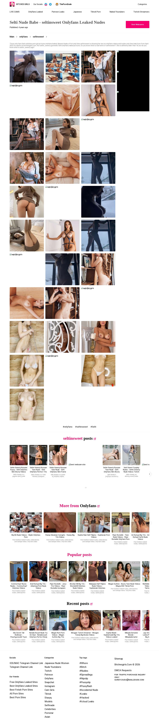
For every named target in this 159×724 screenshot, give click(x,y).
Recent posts (78, 603)
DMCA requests (123, 670)
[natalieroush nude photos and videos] (38, 620)
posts (88, 438)
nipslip (84, 678)
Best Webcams (138, 24)
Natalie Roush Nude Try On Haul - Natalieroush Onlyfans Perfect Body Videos (38, 636)
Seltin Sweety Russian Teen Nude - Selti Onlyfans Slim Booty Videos (111, 471)
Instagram (50, 686)
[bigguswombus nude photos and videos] (85, 620)
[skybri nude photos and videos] (26, 522)
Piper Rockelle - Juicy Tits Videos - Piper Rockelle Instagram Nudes (58, 587)
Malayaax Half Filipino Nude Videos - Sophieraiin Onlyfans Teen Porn (97, 587)
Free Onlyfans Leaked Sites (24, 682)
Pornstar (49, 713)
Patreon (49, 674)
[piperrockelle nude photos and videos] (121, 522)
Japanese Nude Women (57, 663)
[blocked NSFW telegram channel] (50, 4)
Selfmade (49, 705)
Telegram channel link (21, 667)
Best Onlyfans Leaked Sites (24, 686)
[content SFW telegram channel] (46, 4)
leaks (84, 693)
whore (84, 663)
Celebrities (50, 709)
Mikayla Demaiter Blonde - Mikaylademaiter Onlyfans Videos (131, 636)
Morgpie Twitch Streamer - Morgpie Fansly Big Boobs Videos (85, 634)
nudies (84, 670)
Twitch (48, 670)
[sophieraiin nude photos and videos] (97, 571)
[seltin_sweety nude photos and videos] (19, 455)
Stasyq (48, 697)
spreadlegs (87, 674)
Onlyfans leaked (35, 12)
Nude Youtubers (53, 667)
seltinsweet (82, 427)
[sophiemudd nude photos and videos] (112, 620)
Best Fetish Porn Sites (21, 689)
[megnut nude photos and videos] (58, 620)
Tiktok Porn (96, 12)
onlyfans (68, 427)
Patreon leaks (58, 12)
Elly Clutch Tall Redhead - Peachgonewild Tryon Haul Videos (18, 636)
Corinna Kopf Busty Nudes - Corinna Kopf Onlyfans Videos (18, 586)
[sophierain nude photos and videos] (94, 522)
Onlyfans (88, 505)
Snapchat (49, 682)
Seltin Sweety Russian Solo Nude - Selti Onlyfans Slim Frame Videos (58, 471)
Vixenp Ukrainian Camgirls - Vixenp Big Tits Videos (59, 536)
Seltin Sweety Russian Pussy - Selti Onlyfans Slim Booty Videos (18, 470)
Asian (47, 716)
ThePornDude (65, 4)
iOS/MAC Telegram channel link (26, 663)
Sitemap (118, 658)
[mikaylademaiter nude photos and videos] (131, 620)
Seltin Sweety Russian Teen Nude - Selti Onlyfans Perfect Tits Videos (38, 471)
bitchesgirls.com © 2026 (127, 664)
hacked (85, 697)
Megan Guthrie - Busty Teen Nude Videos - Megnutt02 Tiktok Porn (124, 585)
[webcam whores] (85, 488)
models (48, 701)
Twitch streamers (141, 12)
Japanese (77, 12)
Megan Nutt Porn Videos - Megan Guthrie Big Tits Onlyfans (58, 636)
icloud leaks (87, 701)
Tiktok (48, 693)
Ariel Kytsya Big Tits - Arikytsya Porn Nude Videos (38, 586)
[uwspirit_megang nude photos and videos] (124, 571)
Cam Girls (49, 690)
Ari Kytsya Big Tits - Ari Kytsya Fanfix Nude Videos (140, 537)
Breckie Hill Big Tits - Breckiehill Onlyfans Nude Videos (78, 586)
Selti (94, 427)
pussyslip (86, 682)
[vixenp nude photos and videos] (60, 522)
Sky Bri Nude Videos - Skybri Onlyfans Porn (25, 536)
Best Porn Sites (18, 697)
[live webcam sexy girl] (133, 61)
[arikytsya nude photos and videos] (140, 522)
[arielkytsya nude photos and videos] (38, 571)
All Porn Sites (17, 693)
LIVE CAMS (14, 12)
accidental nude (89, 690)
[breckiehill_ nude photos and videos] (78, 571)
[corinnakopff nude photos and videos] (19, 571)
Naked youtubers (117, 12)
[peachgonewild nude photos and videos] (19, 620)
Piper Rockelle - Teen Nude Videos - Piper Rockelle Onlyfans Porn (121, 537)
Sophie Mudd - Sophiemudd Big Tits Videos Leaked (112, 635)
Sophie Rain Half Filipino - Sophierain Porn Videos (94, 536)
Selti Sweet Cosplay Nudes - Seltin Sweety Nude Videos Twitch (131, 470)
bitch (83, 667)
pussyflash (86, 686)
